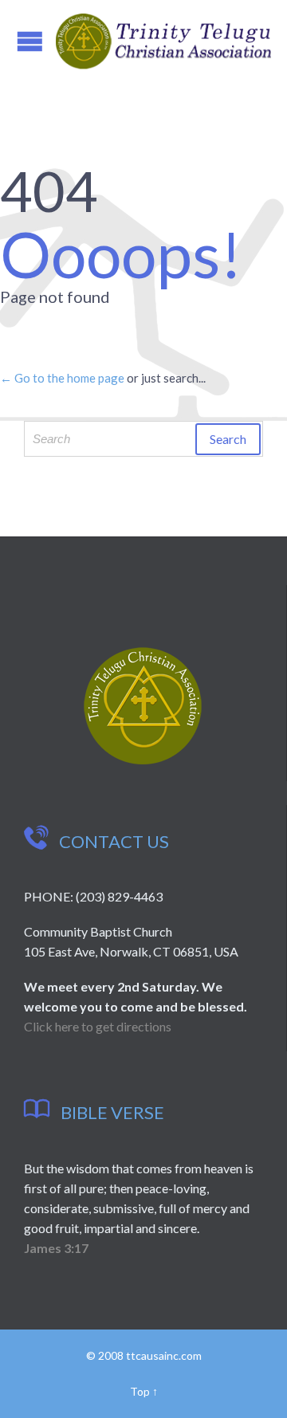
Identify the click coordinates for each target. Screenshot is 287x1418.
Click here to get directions (97, 1026)
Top (140, 1391)
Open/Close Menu (30, 41)
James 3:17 (56, 1247)
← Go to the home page (62, 378)
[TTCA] (163, 41)
